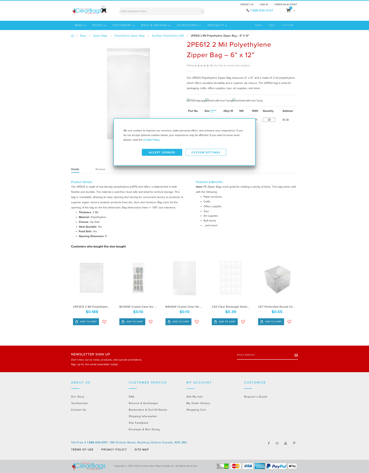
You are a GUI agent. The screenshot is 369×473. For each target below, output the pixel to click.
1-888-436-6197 (261, 10)
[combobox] (162, 11)
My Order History (198, 403)
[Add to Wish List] (104, 321)
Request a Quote (255, 396)
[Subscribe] (296, 355)
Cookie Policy (151, 139)
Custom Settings (205, 152)
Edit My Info (194, 396)
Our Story (77, 396)
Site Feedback (138, 423)
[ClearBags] (89, 10)
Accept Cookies (162, 152)
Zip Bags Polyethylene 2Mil (168, 35)
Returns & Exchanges (143, 403)
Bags (83, 35)
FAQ (131, 396)
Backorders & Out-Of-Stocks (148, 409)
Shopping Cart (196, 409)
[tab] (80, 170)
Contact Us (247, 4)
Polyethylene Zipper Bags (129, 35)
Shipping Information (143, 416)
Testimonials (79, 403)
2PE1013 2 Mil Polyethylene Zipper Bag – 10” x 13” (92, 306)
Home (72, 36)
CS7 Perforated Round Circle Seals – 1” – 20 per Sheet (277, 306)
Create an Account (285, 4)
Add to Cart (88, 321)
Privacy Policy (114, 449)
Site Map (142, 449)
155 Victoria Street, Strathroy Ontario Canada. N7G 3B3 (148, 442)
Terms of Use (82, 449)
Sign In (264, 4)
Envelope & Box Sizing (144, 429)
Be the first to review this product (230, 65)
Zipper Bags (100, 35)
